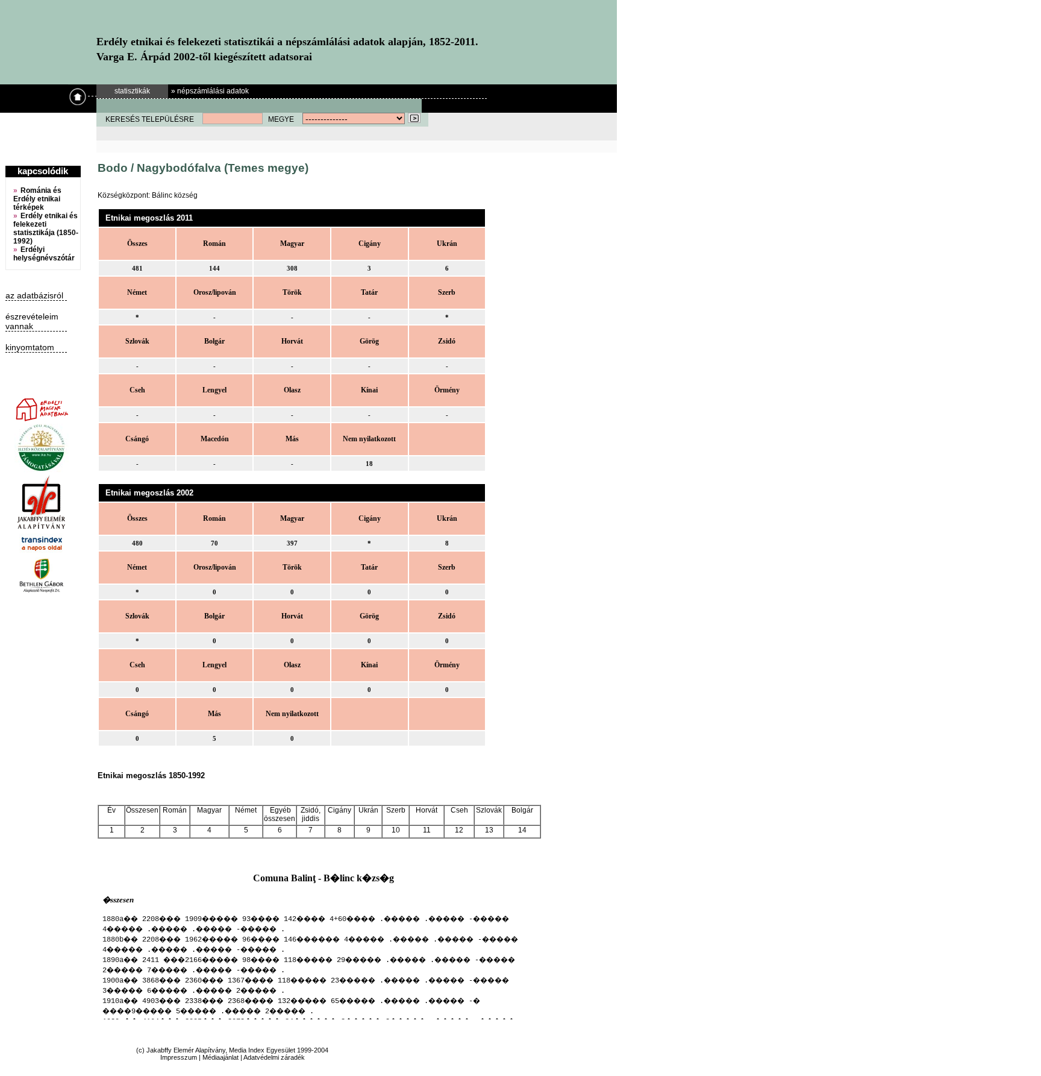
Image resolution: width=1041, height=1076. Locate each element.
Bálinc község (175, 195)
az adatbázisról (34, 295)
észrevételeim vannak (31, 321)
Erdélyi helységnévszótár (44, 253)
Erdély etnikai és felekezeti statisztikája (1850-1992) (45, 228)
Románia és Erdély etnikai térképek (37, 199)
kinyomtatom (29, 347)
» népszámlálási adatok (210, 91)
